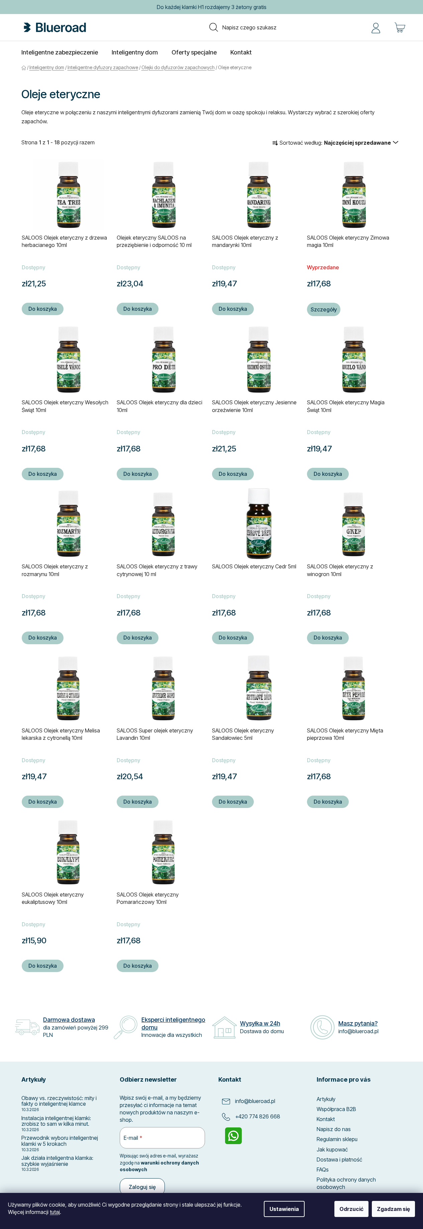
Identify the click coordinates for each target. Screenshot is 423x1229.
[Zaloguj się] (376, 27)
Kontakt (326, 1119)
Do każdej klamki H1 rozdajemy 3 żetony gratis (212, 7)
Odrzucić (351, 1209)
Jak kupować (332, 1149)
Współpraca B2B (336, 1109)
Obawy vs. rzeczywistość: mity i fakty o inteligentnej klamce (59, 1101)
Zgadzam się (393, 1209)
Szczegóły (324, 309)
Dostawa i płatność (339, 1159)
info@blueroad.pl (255, 1101)
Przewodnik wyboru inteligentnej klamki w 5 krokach (59, 1141)
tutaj (55, 1212)
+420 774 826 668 (257, 1116)
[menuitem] (60, 52)
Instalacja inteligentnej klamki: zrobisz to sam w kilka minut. (56, 1121)
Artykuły (326, 1099)
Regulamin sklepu (337, 1139)
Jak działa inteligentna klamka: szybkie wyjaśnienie (57, 1161)
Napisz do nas (334, 1129)
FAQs (323, 1169)
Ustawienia (284, 1209)
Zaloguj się (142, 1187)
